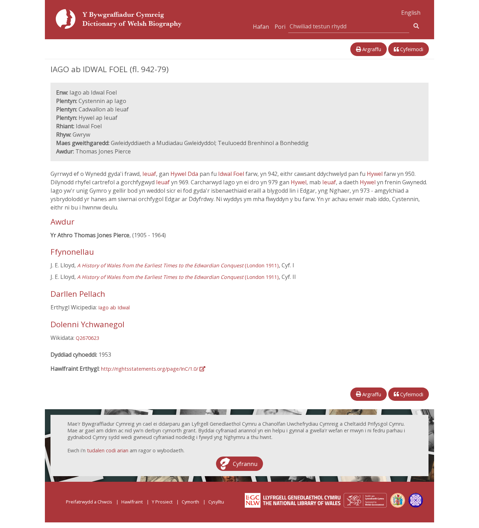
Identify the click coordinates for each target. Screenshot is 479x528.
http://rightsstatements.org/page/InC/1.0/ (150, 368)
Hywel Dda (185, 174)
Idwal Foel (231, 174)
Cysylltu (216, 502)
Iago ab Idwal (114, 307)
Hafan (261, 26)
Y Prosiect (162, 502)
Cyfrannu (245, 463)
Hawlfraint (132, 502)
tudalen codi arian (107, 450)
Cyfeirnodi (411, 49)
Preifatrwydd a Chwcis (89, 502)
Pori (280, 26)
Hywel (375, 174)
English (410, 12)
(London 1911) (178, 265)
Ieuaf (149, 174)
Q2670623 (87, 338)
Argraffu (371, 49)
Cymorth (190, 502)
